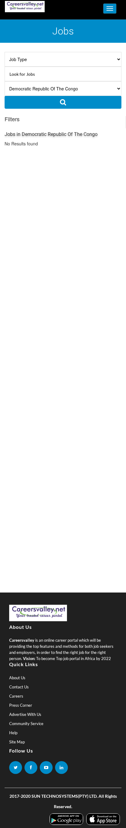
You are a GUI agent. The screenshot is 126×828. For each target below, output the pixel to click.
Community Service (26, 723)
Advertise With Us (25, 714)
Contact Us (19, 686)
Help (13, 732)
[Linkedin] (61, 767)
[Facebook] (30, 767)
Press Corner (20, 705)
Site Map (17, 741)
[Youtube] (46, 767)
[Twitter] (15, 767)
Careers (16, 696)
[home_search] (63, 102)
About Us (17, 677)
